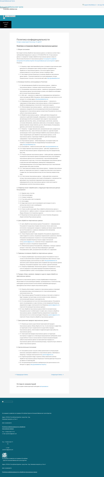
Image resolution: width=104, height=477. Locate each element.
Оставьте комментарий (23, 42)
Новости (8, 9)
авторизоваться (44, 386)
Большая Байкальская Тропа (7, 1)
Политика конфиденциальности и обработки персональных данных (19, 472)
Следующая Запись (57, 374)
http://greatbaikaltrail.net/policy (38, 364)
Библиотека (14, 9)
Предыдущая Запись (21, 374)
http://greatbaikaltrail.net (53, 78)
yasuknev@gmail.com (28, 241)
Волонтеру (32, 42)
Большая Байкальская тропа (11, 7)
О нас (4, 9)
